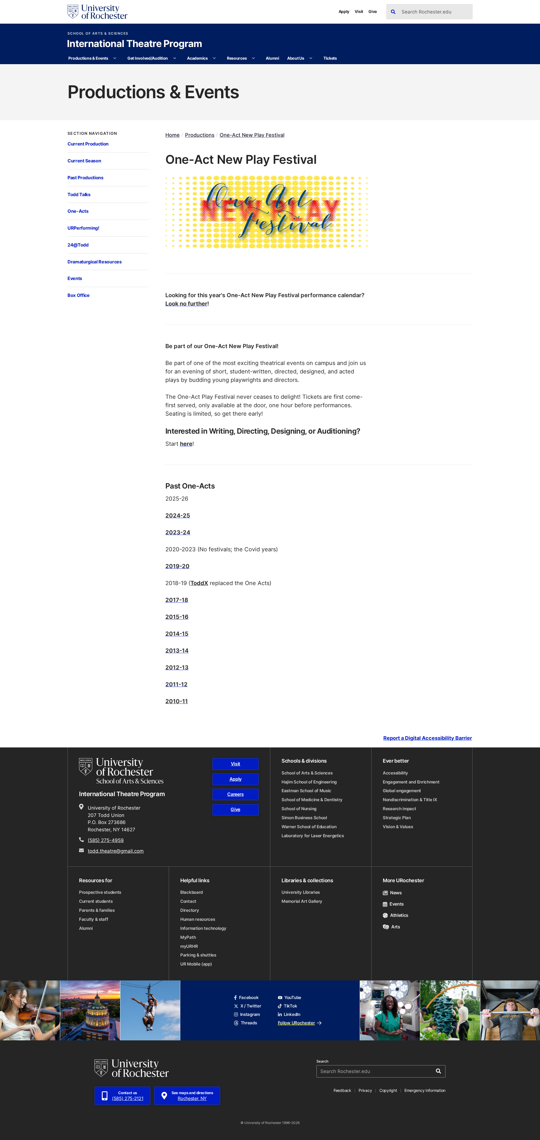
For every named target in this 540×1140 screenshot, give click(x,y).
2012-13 (176, 667)
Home (172, 134)
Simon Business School (304, 818)
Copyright (388, 1090)
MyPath (188, 937)
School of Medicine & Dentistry (312, 800)
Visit (359, 11)
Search (322, 1061)
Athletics (399, 915)
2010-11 (176, 701)
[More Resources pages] (253, 58)
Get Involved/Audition (147, 58)
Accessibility (395, 773)
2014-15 (176, 633)
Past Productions (86, 177)
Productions (200, 134)
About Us (295, 58)
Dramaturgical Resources (95, 261)
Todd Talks (79, 194)
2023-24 (177, 532)
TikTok (290, 1006)
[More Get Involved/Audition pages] (174, 58)
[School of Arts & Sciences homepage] (122, 770)
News (396, 893)
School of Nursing (299, 809)
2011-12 (176, 684)
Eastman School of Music (306, 791)
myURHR (189, 946)
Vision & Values (398, 827)
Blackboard (191, 892)
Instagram (250, 1014)
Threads (249, 1023)
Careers (235, 794)
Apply (344, 11)
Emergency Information (425, 1090)
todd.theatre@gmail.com (116, 850)
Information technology (203, 928)
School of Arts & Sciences (98, 33)
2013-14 (176, 650)
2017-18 (176, 600)
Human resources (197, 919)
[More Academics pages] (214, 58)
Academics (197, 58)
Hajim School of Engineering (309, 782)
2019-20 (177, 566)
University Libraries (301, 892)
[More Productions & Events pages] (115, 58)
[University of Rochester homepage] (97, 12)
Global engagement (402, 791)
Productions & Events (88, 58)
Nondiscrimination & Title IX (410, 800)
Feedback (342, 1090)
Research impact (399, 809)
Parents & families (97, 910)
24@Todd (78, 244)
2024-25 (177, 515)
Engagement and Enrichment (411, 782)
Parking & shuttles (198, 955)
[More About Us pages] (311, 58)
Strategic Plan (397, 818)
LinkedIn (292, 1014)
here (186, 443)
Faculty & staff (93, 919)
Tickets (330, 58)
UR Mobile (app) (196, 964)
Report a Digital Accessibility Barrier (427, 738)
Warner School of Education (309, 827)
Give (372, 11)
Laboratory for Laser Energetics (313, 836)
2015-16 (176, 617)
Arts (395, 927)
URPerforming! (83, 228)
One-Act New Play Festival (252, 134)
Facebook (248, 997)
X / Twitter (250, 1006)
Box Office (79, 295)
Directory (189, 910)
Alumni (272, 58)
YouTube (292, 997)
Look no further (186, 303)
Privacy (365, 1090)
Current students (95, 901)
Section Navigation (92, 133)
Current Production (88, 143)
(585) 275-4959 (106, 840)
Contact (188, 901)
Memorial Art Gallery (302, 901)
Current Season (84, 160)
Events (75, 278)
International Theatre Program (134, 44)
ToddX (199, 583)
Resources (237, 58)
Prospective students (100, 892)
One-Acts (78, 211)
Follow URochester (296, 1023)
